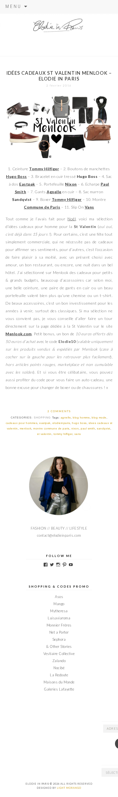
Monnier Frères (59, 625)
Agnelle (54, 191)
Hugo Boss (16, 176)
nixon (75, 428)
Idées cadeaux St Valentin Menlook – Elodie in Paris (59, 76)
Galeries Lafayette (59, 689)
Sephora (59, 639)
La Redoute (59, 675)
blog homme (81, 417)
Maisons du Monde (59, 682)
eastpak (44, 423)
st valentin (44, 433)
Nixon (71, 184)
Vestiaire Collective (59, 653)
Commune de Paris (42, 207)
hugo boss (79, 423)
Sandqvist (22, 199)
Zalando (59, 661)
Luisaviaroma (59, 618)
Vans (89, 207)
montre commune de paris (51, 428)
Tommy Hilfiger (67, 199)
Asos (59, 596)
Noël (72, 218)
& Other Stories (59, 646)
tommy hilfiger (63, 433)
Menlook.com (18, 333)
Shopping (42, 417)
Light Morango (69, 787)
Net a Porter (59, 632)
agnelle (66, 417)
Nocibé (59, 668)
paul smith (88, 428)
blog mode (99, 417)
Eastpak (27, 184)
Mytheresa (59, 611)
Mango (59, 604)
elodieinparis (61, 423)
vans (77, 433)
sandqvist (103, 428)
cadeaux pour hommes (22, 423)
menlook (26, 428)
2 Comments (59, 411)
